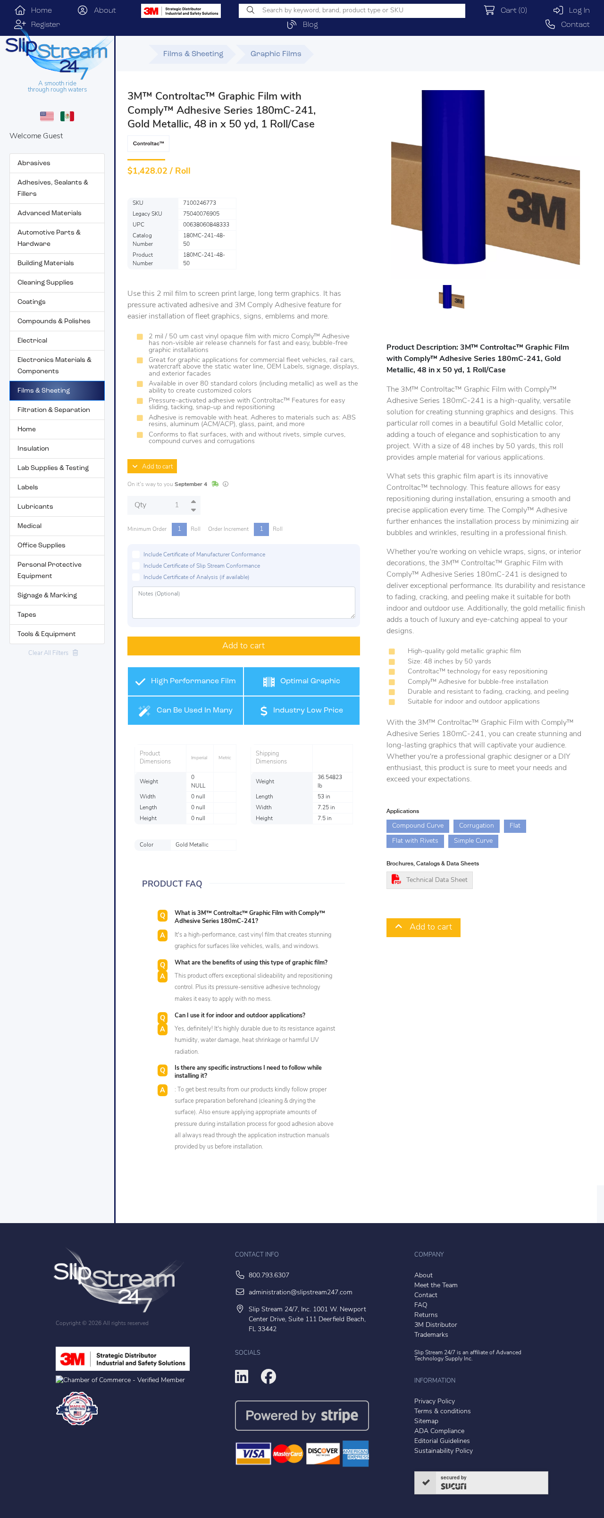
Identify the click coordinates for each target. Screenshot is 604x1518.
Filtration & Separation (53, 410)
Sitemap (426, 1421)
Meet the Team (436, 1285)
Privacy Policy (434, 1401)
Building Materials (45, 263)
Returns (426, 1315)
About (102, 11)
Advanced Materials (49, 213)
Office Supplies (41, 545)
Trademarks (431, 1335)
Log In (577, 11)
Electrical (32, 340)
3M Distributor (435, 1325)
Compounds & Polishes (54, 321)
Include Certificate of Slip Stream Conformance (201, 566)
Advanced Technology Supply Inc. (467, 1356)
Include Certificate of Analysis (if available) (196, 577)
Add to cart (155, 467)
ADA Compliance (439, 1431)
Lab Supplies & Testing (53, 468)
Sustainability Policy (443, 1451)
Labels (27, 487)
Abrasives (33, 163)
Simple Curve (473, 841)
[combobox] (352, 11)
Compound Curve (418, 826)
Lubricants (35, 507)
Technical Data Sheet (437, 880)
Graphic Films (276, 54)
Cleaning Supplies (45, 282)
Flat (515, 826)
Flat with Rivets (415, 841)
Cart (511, 11)
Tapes (26, 615)
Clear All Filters (50, 653)
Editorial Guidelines (442, 1441)
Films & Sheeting (43, 390)
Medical (29, 526)
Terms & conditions (442, 1411)
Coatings (31, 302)
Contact (573, 25)
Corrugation (476, 826)
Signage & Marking (47, 595)
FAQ (421, 1305)
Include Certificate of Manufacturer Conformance (204, 555)
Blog (308, 25)
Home (39, 11)
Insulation (33, 449)
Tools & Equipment (46, 634)
